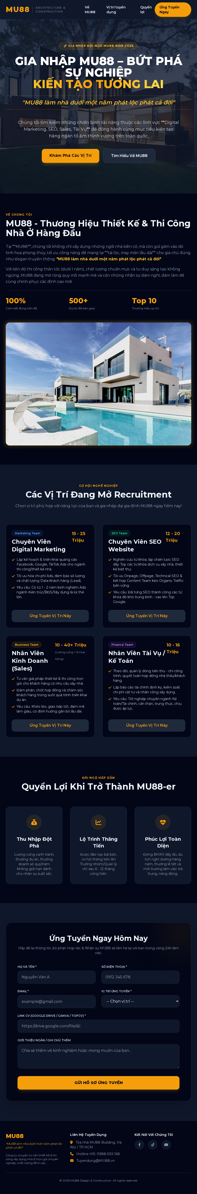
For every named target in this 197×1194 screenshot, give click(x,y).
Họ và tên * (27, 967)
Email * (23, 991)
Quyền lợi (146, 9)
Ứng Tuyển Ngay (169, 9)
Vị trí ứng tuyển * (116, 991)
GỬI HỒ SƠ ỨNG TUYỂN (98, 1082)
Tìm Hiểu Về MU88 (129, 155)
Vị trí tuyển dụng (116, 9)
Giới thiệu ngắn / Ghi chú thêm (44, 1040)
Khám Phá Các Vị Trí (70, 155)
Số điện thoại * (114, 967)
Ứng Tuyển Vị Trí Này (50, 616)
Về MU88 (90, 9)
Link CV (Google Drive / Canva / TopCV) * (52, 1015)
